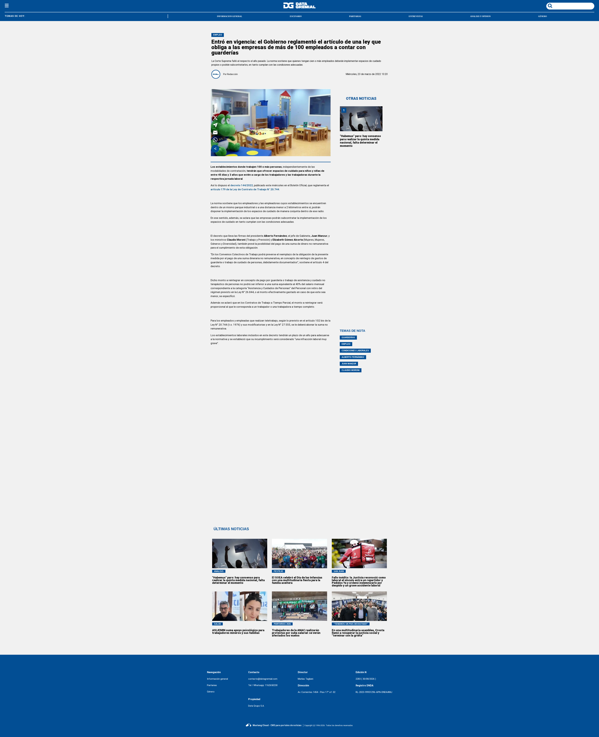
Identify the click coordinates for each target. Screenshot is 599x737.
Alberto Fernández (353, 357)
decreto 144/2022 (241, 185)
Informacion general (229, 16)
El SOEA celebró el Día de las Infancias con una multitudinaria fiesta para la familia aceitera (297, 580)
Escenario (296, 16)
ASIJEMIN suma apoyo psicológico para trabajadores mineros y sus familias (238, 631)
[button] (215, 111)
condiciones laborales (355, 350)
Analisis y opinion (480, 16)
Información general (217, 678)
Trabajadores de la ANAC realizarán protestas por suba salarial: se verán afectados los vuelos (296, 633)
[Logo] (299, 7)
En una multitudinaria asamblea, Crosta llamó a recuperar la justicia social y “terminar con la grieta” (358, 633)
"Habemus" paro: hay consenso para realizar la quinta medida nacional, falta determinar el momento (360, 140)
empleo (346, 344)
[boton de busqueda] (550, 6)
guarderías (348, 337)
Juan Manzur (349, 363)
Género (542, 16)
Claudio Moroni (351, 370)
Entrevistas (416, 16)
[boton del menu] (7, 6)
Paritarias (355, 16)
